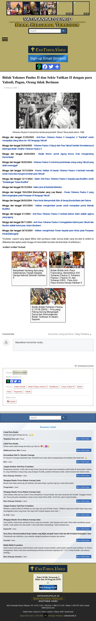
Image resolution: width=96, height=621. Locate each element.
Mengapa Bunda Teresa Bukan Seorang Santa (22, 480)
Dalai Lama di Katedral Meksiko (47, 187)
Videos (56, 612)
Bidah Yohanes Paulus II (37, 386)
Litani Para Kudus (11, 432)
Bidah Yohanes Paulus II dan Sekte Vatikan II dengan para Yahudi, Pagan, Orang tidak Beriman (47, 80)
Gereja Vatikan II (67, 386)
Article (49, 612)
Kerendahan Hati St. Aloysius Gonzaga (19, 455)
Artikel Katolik (19, 386)
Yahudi (28, 391)
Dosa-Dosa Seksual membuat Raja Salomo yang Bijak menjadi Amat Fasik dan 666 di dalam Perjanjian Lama (47, 534)
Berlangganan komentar (86, 366)
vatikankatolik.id (70, 616)
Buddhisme (54, 386)
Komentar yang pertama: (61, 334)
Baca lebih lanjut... (84, 439)
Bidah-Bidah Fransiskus (13, 545)
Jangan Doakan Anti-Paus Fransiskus (19, 467)
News (44, 612)
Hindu (79, 386)
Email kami (69, 612)
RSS (62, 612)
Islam (9, 391)
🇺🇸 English (11, 401)
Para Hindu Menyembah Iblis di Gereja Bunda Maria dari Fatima (62, 200)
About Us (37, 612)
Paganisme (18, 391)
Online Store (27, 612)
